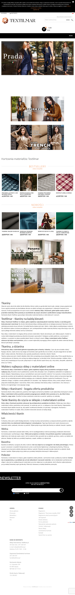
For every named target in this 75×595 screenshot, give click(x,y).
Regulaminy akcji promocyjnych (48, 515)
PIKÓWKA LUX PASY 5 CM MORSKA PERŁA (10, 193)
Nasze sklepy (42, 528)
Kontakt (41, 533)
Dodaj (17, 493)
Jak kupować (42, 517)
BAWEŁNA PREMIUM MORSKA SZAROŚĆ (26, 232)
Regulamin (42, 511)
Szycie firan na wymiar (45, 535)
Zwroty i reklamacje (44, 526)
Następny (71, 67)
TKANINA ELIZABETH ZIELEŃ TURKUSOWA (62, 232)
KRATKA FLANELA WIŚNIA (64, 193)
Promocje (12, 513)
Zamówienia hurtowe (45, 531)
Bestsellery (13, 515)
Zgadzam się (36, 9)
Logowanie (4, 13)
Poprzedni (3, 67)
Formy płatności (43, 522)
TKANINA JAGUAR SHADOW (10, 231)
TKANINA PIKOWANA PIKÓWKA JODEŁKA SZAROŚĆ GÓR (44, 194)
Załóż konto (14, 13)
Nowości (12, 517)
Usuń (27, 493)
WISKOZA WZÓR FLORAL (46, 231)
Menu (71, 36)
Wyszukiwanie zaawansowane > (64, 16)
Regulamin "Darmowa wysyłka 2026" (50, 513)
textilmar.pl (35, 586)
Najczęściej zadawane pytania (47, 524)
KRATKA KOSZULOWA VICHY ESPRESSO (26, 193)
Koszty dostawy (43, 520)
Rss (11, 520)
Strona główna (14, 511)
